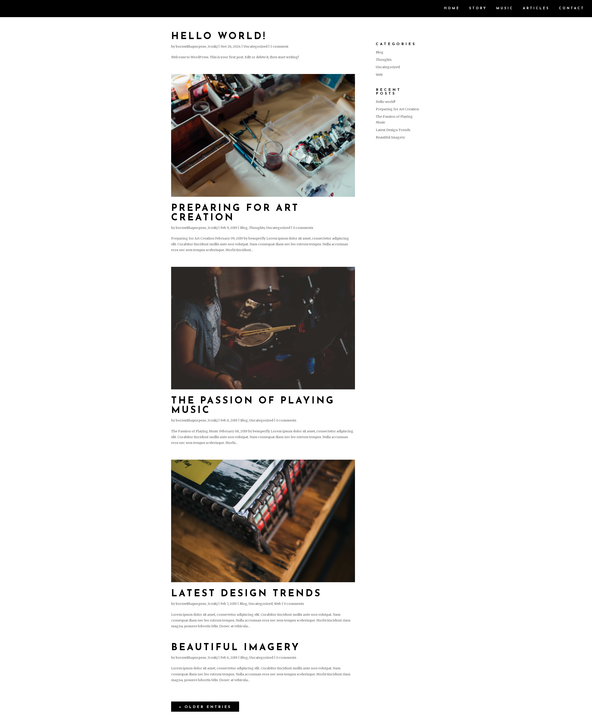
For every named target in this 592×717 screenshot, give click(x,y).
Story (478, 8)
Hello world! (219, 36)
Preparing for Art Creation (397, 109)
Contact (572, 8)
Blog (244, 228)
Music (505, 8)
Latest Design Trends (246, 594)
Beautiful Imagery (235, 647)
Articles (536, 8)
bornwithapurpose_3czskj (197, 46)
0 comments (303, 228)
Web (277, 604)
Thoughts (257, 228)
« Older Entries (205, 707)
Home (452, 8)
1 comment (279, 46)
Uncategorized (256, 46)
